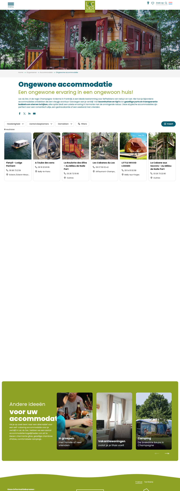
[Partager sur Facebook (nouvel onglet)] (19, 114)
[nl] (170, 3)
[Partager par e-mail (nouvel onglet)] (34, 114)
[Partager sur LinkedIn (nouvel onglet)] (29, 114)
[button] (161, 3)
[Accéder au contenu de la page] (90, 60)
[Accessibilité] (148, 3)
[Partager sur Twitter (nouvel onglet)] (24, 114)
